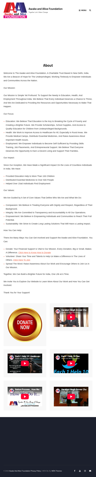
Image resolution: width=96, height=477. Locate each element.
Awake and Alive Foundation (46, 9)
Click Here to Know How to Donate (34, 252)
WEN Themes (57, 471)
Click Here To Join (21, 260)
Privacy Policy (36, 471)
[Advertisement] (48, 441)
